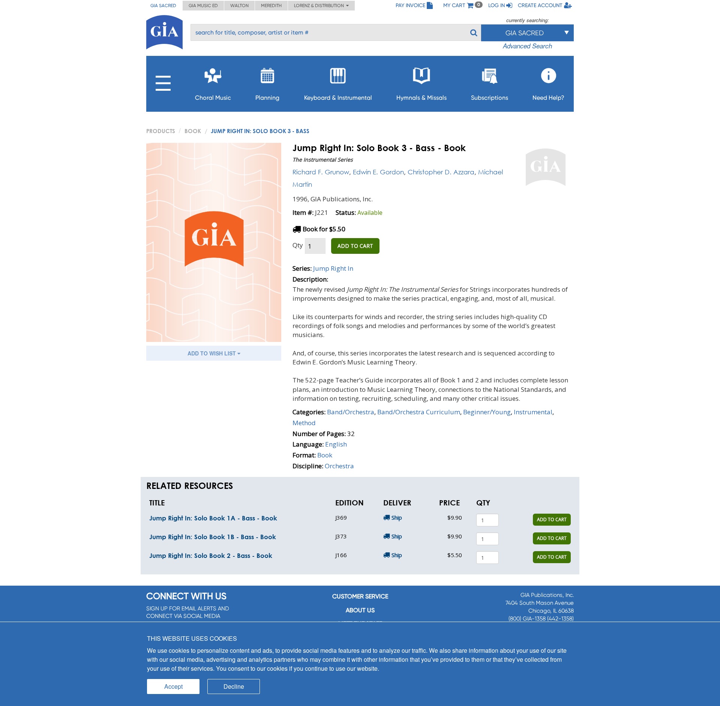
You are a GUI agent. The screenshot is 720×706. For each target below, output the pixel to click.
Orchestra (339, 466)
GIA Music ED (203, 5)
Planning (267, 97)
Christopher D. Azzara (441, 172)
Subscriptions (489, 97)
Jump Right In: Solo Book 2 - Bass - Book (210, 555)
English (336, 444)
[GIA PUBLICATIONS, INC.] (164, 31)
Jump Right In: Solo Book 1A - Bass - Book (213, 518)
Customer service (360, 596)
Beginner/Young (487, 412)
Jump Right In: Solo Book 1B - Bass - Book (212, 536)
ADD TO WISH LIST (212, 353)
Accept (173, 686)
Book (192, 130)
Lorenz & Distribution (320, 5)
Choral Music (213, 97)
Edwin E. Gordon (378, 172)
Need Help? (548, 97)
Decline (234, 686)
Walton (239, 5)
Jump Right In (333, 268)
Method (304, 422)
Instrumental (533, 412)
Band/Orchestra (350, 412)
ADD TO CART (355, 245)
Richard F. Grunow (320, 172)
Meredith (271, 5)
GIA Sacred (163, 5)
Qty (297, 245)
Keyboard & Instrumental (338, 97)
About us (360, 610)
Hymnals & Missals (421, 97)
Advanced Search (527, 45)
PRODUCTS (160, 130)
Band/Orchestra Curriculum (418, 412)
